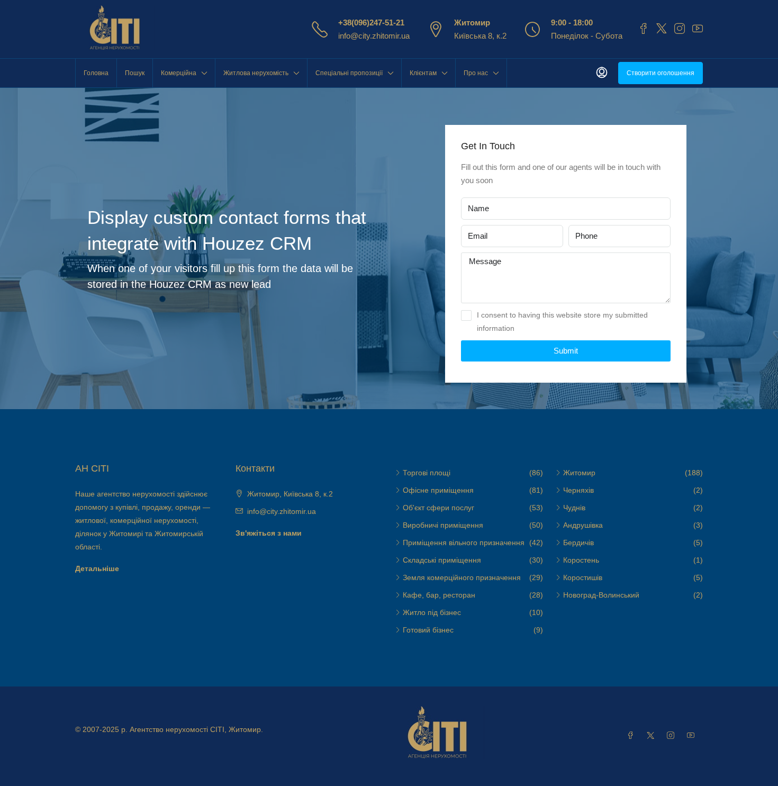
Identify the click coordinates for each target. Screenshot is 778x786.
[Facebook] (632, 735)
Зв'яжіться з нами (269, 533)
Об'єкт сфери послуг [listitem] (438, 507)
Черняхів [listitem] (578, 490)
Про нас (476, 73)
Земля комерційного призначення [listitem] (462, 577)
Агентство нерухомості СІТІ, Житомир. (196, 729)
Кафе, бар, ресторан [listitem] (439, 595)
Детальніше (97, 568)
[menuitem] (602, 73)
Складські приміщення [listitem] (442, 560)
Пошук (134, 73)
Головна (96, 73)
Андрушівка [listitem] (583, 525)
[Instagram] (673, 735)
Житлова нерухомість (255, 73)
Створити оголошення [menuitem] (660, 73)
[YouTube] (693, 735)
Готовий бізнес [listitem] (428, 630)
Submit (566, 350)
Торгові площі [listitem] (426, 472)
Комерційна (178, 73)
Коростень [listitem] (581, 560)
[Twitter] (652, 735)
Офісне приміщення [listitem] (438, 490)
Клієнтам (423, 73)
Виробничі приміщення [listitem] (443, 525)
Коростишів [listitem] (582, 577)
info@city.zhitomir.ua (374, 35)
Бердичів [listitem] (578, 542)
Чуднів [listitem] (574, 507)
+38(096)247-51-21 (371, 22)
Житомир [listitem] (579, 472)
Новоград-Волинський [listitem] (601, 595)
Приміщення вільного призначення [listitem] (463, 542)
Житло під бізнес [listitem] (432, 612)
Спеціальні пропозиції (349, 73)
